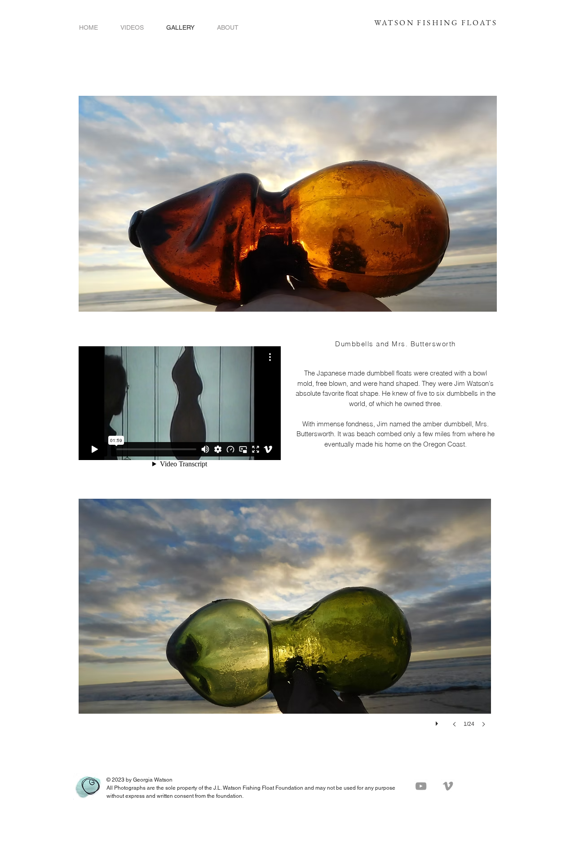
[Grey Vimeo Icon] (448, 786)
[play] (438, 721)
